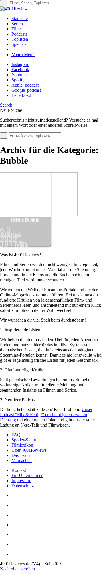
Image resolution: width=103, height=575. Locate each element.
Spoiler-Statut (23, 439)
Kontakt (18, 470)
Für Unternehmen (27, 475)
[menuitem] (57, 18)
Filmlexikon (22, 445)
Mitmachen (21, 460)
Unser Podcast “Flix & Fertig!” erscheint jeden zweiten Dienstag (46, 414)
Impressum (21, 480)
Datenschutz (22, 485)
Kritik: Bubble (25, 220)
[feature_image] (39, 214)
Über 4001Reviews (29, 450)
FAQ (16, 434)
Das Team (20, 455)
